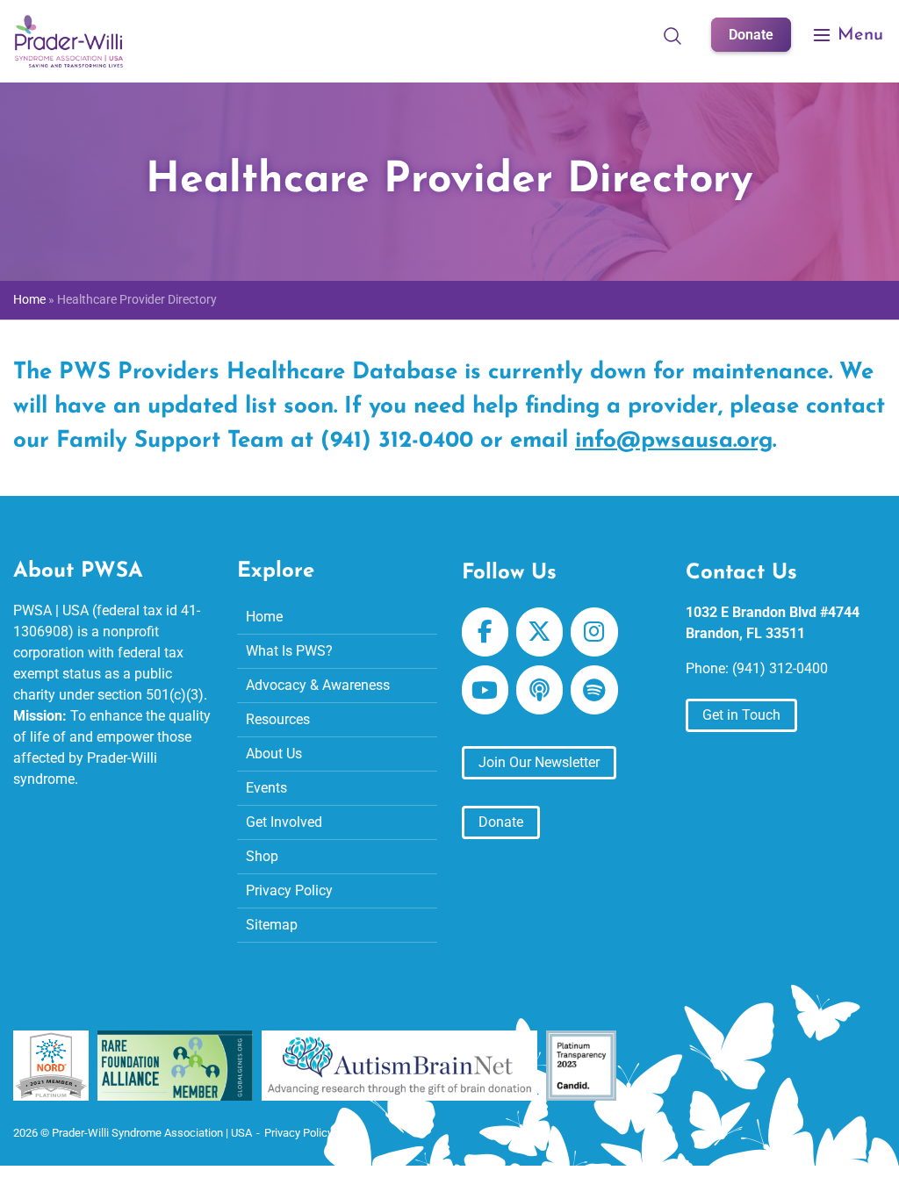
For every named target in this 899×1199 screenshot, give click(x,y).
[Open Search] (672, 35)
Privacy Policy (289, 890)
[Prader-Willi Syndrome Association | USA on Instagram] (594, 632)
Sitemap (272, 924)
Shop (262, 856)
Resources (278, 719)
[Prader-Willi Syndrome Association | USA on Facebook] (485, 632)
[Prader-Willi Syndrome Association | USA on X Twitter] (539, 632)
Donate (751, 34)
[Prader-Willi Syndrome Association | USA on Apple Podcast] (539, 689)
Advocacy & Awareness (318, 685)
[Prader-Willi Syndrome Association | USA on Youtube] (485, 689)
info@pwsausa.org (674, 441)
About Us (274, 753)
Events (266, 787)
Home (29, 299)
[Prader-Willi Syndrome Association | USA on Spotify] (594, 689)
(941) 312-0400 (780, 668)
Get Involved (284, 822)
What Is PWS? (289, 651)
